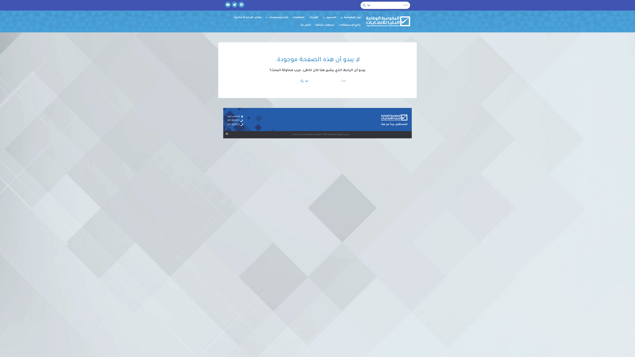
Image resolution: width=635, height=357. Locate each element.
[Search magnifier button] (364, 5)
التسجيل (331, 17)
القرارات (313, 17)
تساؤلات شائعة (325, 25)
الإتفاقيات (298, 17)
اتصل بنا (306, 25)
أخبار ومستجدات (278, 17)
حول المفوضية (352, 17)
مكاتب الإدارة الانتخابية (247, 17)
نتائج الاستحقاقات (350, 25)
